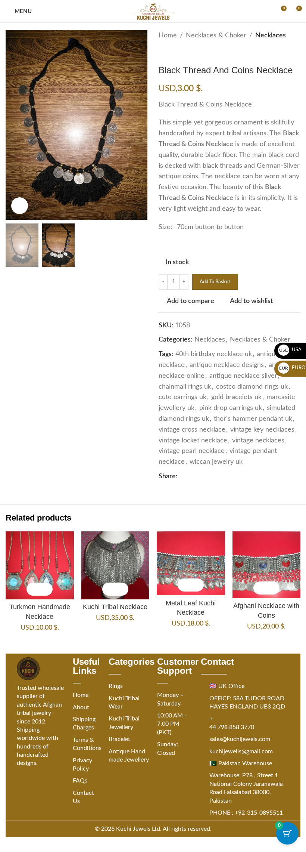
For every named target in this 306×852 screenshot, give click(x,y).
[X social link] (191, 476)
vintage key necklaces (262, 429)
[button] (33, 589)
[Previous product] (163, 53)
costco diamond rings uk (252, 386)
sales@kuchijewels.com (239, 739)
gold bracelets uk (236, 397)
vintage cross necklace (192, 429)
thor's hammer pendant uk (253, 419)
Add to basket (215, 282)
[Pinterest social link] (200, 476)
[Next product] (181, 53)
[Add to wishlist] (46, 589)
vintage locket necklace (193, 440)
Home (168, 35)
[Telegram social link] (226, 476)
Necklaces (270, 35)
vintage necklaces (258, 440)
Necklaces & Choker (216, 35)
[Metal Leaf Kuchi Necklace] (191, 563)
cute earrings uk (182, 397)
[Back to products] (172, 53)
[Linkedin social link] (208, 476)
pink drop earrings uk (230, 408)
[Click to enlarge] (19, 205)
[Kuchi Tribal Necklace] (115, 565)
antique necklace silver (243, 376)
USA (290, 350)
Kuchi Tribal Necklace (115, 607)
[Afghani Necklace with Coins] (266, 564)
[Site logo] (153, 11)
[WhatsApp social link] (217, 476)
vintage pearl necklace (192, 451)
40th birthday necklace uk (213, 354)
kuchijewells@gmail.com (241, 751)
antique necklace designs (227, 365)
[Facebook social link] (182, 476)
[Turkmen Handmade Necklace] (40, 565)
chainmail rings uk (185, 386)
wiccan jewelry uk (216, 462)
